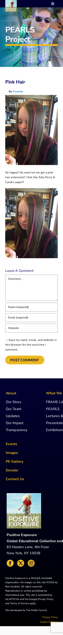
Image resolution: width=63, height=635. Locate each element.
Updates (13, 416)
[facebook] (10, 563)
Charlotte (18, 91)
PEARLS (52, 409)
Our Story (13, 402)
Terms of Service (19, 603)
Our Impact (14, 423)
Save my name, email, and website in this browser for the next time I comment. (31, 345)
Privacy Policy (45, 599)
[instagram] (31, 563)
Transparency (16, 430)
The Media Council (36, 610)
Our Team (13, 409)
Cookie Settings (49, 622)
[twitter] (20, 563)
